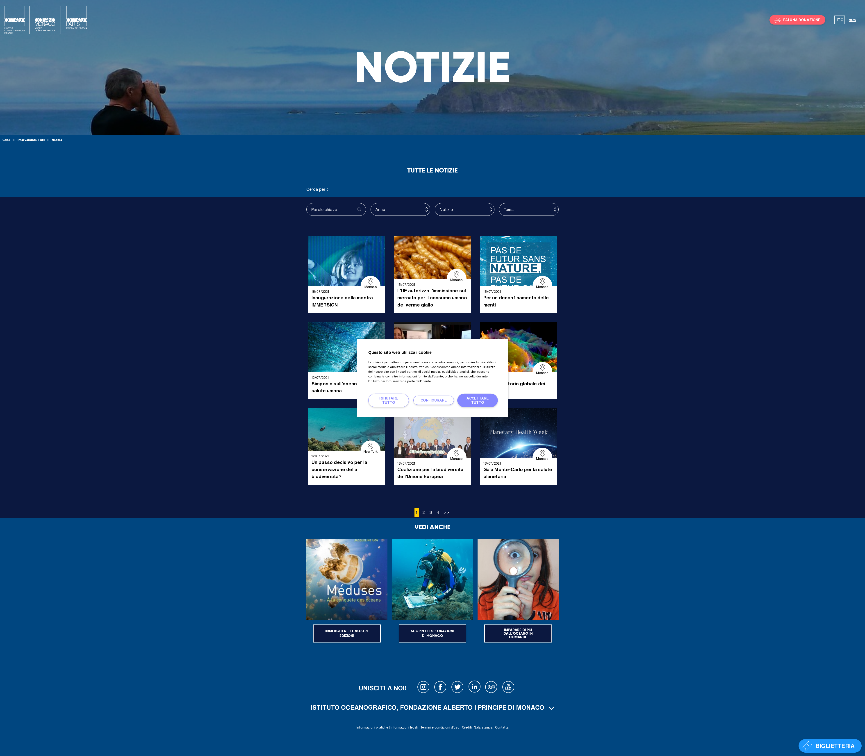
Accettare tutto (478, 400)
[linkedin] (474, 688)
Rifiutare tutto (388, 400)
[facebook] (440, 688)
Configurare (434, 400)
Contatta (501, 727)
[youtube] (508, 688)
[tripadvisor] (491, 688)
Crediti (467, 727)
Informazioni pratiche (372, 727)
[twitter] (457, 688)
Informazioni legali (404, 727)
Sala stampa (483, 727)
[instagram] (423, 688)
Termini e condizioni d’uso (440, 727)
